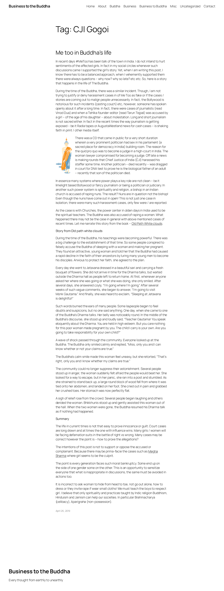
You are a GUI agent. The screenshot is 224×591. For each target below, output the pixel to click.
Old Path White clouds (147, 223)
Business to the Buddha (29, 6)
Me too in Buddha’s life (84, 53)
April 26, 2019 (63, 510)
